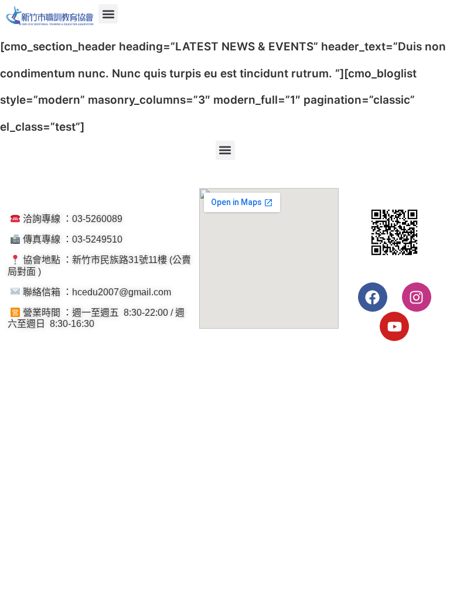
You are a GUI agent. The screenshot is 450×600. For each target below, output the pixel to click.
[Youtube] (394, 326)
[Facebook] (372, 297)
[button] (108, 13)
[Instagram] (416, 297)
